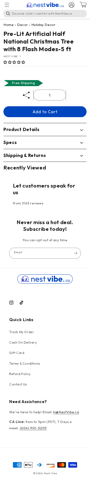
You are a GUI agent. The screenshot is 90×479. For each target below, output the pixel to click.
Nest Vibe (50, 473)
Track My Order (21, 332)
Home (8, 24)
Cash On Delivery (23, 342)
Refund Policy (20, 374)
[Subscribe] (75, 253)
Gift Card (16, 353)
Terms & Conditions (24, 363)
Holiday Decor (43, 24)
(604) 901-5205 (33, 428)
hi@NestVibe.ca (66, 412)
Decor (22, 24)
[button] (14, 62)
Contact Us (18, 384)
